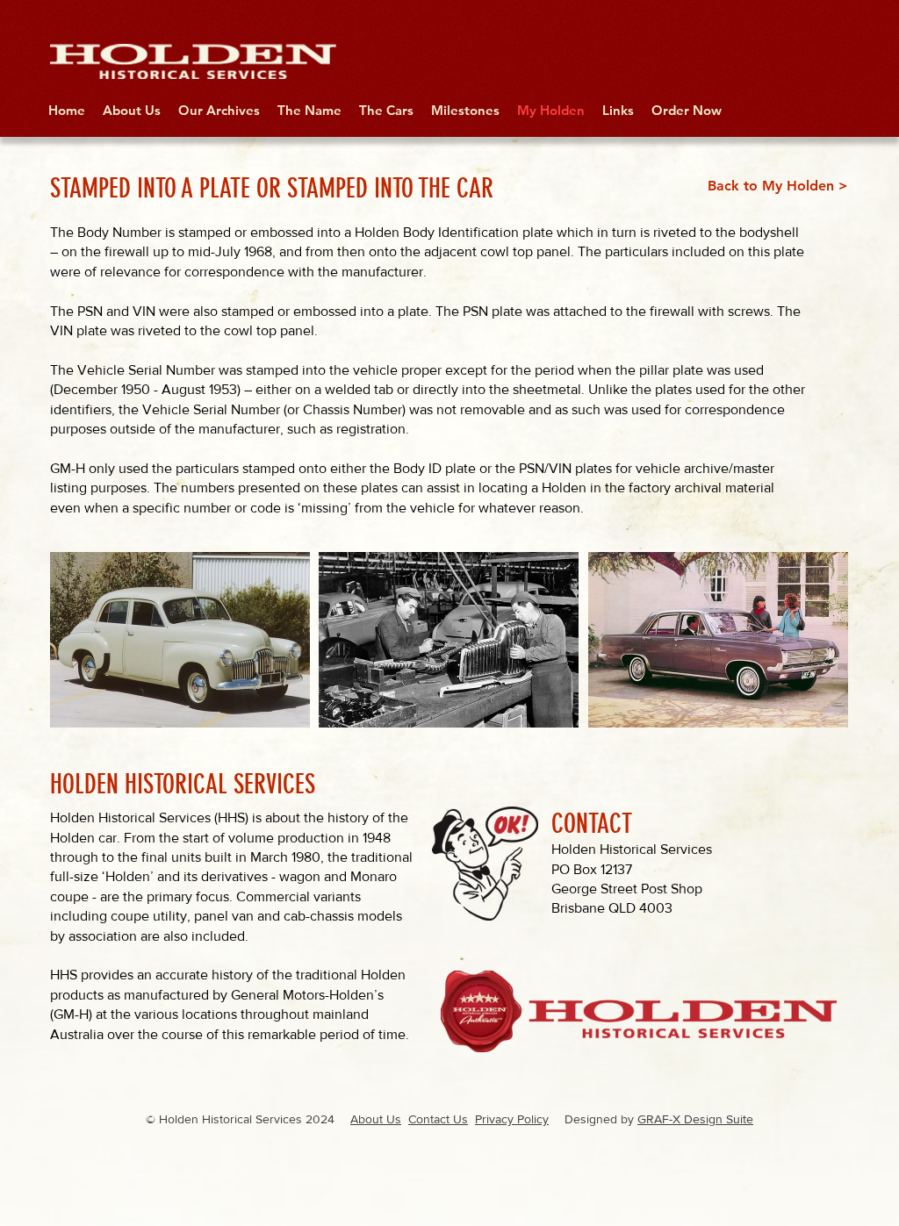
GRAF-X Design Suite (695, 1119)
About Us (375, 1119)
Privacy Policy (512, 1119)
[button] (180, 640)
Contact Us (438, 1119)
